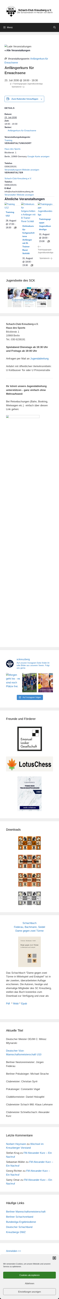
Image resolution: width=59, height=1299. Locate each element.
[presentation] (12, 207)
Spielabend (17, 87)
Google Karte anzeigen (38, 156)
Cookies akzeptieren (29, 1275)
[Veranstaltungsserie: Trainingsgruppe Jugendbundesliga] (49, 241)
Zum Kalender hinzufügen (24, 99)
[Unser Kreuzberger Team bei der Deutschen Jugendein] (29, 682)
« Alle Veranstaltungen (17, 50)
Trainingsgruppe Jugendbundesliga (27, 84)
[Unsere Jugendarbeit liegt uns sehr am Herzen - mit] (45, 682)
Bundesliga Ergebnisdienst (21, 1221)
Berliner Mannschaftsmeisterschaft (26, 1211)
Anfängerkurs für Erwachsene (22, 130)
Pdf (8, 1003)
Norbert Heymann (16, 1144)
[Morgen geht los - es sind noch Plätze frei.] (13, 682)
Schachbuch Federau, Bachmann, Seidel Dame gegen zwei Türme (29, 927)
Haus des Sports (12, 149)
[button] (54, 1258)
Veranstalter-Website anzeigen (19, 194)
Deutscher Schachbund (19, 1227)
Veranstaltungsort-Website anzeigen (22, 169)
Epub (24, 1003)
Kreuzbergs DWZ (16, 1232)
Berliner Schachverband (19, 1216)
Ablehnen (29, 1283)
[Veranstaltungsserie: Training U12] (15, 228)
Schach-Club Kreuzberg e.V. (18, 178)
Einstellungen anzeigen (29, 1291)
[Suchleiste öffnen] (54, 27)
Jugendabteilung (39, 358)
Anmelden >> (13, 1251)
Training (8, 140)
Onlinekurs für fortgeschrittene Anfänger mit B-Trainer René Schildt (28, 240)
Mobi (16, 1003)
